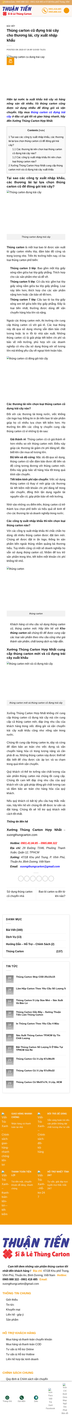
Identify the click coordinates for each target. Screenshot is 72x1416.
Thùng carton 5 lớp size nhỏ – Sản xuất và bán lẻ (39, 1001)
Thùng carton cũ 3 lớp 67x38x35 (35, 1058)
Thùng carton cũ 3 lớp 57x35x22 (35, 1070)
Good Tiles (39, 50)
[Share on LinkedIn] (51, 878)
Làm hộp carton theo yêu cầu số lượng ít (41, 988)
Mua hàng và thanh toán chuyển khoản (29, 1339)
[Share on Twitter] (33, 878)
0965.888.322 (49, 843)
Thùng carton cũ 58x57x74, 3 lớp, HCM (39, 1082)
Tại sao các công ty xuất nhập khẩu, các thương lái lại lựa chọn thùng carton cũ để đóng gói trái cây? (36, 141)
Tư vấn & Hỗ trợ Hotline (20, 1354)
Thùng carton (15, 951)
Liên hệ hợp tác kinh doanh (22, 1359)
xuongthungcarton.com (22, 835)
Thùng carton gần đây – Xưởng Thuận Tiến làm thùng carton (38, 1013)
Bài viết (11, 26)
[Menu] (66, 10)
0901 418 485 (29, 1279)
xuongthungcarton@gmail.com (40, 866)
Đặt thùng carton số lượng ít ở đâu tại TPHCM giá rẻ (39, 1048)
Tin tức (10, 1304)
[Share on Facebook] (27, 878)
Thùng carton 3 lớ (22, 268)
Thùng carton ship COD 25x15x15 (35, 976)
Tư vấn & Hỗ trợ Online (20, 1349)
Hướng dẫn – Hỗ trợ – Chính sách (28, 944)
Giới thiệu (12, 1299)
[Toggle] (64, 951)
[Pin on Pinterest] (45, 878)
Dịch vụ (11, 937)
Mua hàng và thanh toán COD (23, 1344)
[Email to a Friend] (39, 878)
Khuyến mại (13, 1309)
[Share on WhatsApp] (21, 878)
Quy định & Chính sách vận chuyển (27, 1379)
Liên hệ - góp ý (15, 1314)
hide (42, 130)
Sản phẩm (12, 1319)
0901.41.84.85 (29, 843)
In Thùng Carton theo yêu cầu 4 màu (37, 1023)
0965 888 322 (11, 1279)
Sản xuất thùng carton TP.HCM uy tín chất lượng (38, 1036)
